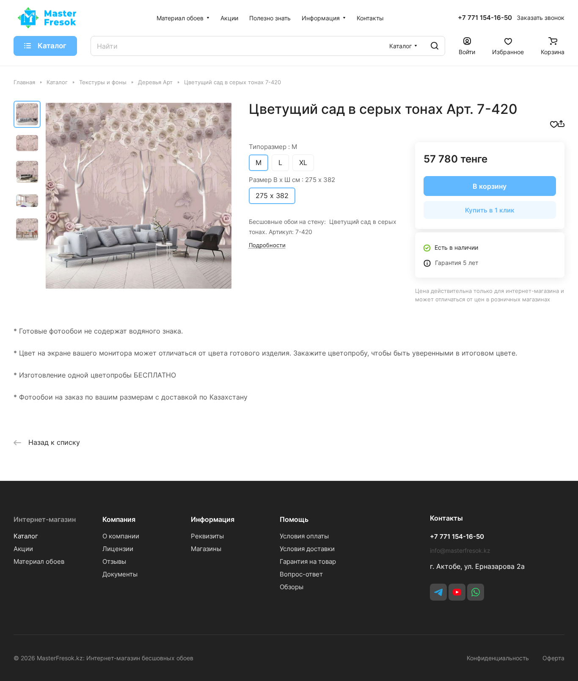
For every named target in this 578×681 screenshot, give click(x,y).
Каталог (26, 536)
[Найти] (434, 46)
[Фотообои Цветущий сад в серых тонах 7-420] (138, 196)
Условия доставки (307, 549)
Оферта (553, 658)
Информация (212, 519)
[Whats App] (475, 592)
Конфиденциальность (498, 658)
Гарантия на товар (308, 561)
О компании (120, 536)
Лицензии (117, 549)
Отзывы (114, 561)
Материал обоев (39, 561)
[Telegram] (438, 592)
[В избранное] (554, 123)
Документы (120, 574)
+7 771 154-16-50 (485, 18)
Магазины (206, 549)
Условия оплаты (304, 536)
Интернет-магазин (45, 519)
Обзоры (291, 587)
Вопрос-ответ (301, 574)
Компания (118, 519)
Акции (23, 549)
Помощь (294, 519)
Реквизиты (207, 536)
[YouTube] (457, 592)
